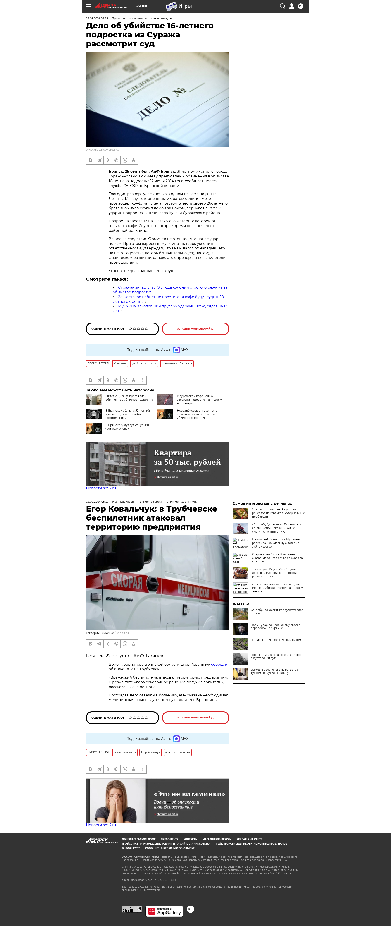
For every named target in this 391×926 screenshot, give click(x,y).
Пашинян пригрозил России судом (276, 639)
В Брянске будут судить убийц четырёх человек (127, 426)
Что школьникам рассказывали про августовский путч (276, 656)
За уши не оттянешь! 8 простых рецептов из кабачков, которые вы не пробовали (278, 513)
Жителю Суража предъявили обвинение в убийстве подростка (129, 397)
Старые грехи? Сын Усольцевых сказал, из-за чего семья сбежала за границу (277, 558)
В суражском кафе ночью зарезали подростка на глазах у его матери (199, 399)
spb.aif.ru (122, 633)
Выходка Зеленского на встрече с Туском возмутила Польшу (274, 671)
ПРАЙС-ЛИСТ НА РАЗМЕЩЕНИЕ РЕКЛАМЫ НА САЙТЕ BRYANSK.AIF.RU (166, 843)
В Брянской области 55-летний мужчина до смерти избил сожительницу (127, 414)
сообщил (219, 664)
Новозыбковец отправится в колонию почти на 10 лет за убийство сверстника (197, 414)
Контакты (190, 839)
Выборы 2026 (131, 848)
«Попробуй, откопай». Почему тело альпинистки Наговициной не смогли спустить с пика (277, 528)
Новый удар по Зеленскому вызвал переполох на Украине (275, 626)
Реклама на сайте (249, 839)
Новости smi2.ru (101, 488)
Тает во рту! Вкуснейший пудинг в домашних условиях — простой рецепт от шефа (276, 572)
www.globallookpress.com (104, 149)
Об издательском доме (139, 839)
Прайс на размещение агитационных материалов (251, 843)
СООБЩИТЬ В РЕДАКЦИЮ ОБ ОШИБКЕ (170, 848)
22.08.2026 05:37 (97, 501)
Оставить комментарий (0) (195, 328)
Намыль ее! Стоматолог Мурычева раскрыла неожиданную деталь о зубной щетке (276, 543)
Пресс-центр (169, 839)
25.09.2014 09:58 (97, 18)
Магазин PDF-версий (217, 839)
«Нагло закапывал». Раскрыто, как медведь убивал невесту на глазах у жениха (277, 587)
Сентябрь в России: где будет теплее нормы (277, 611)
